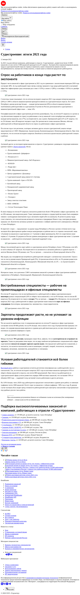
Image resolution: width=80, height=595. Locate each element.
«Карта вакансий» (19, 147)
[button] (3, 38)
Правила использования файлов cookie (36, 13)
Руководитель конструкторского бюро (15, 420)
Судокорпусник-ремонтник (11, 437)
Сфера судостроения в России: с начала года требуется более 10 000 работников (33, 469)
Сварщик (5, 417)
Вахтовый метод (7, 368)
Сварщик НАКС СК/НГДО (11, 427)
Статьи (7, 49)
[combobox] (9, 589)
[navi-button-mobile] (3, 45)
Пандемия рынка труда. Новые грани (18, 473)
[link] (4, 33)
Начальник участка (8, 440)
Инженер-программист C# (11, 422)
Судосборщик (7, 425)
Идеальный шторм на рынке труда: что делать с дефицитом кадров (29, 465)
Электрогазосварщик (9, 432)
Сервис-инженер (8, 415)
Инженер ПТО (7, 435)
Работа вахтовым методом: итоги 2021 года (20, 477)
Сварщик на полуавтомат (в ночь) (14, 430)
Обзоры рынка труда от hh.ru (15, 462)
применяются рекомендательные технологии (42, 578)
